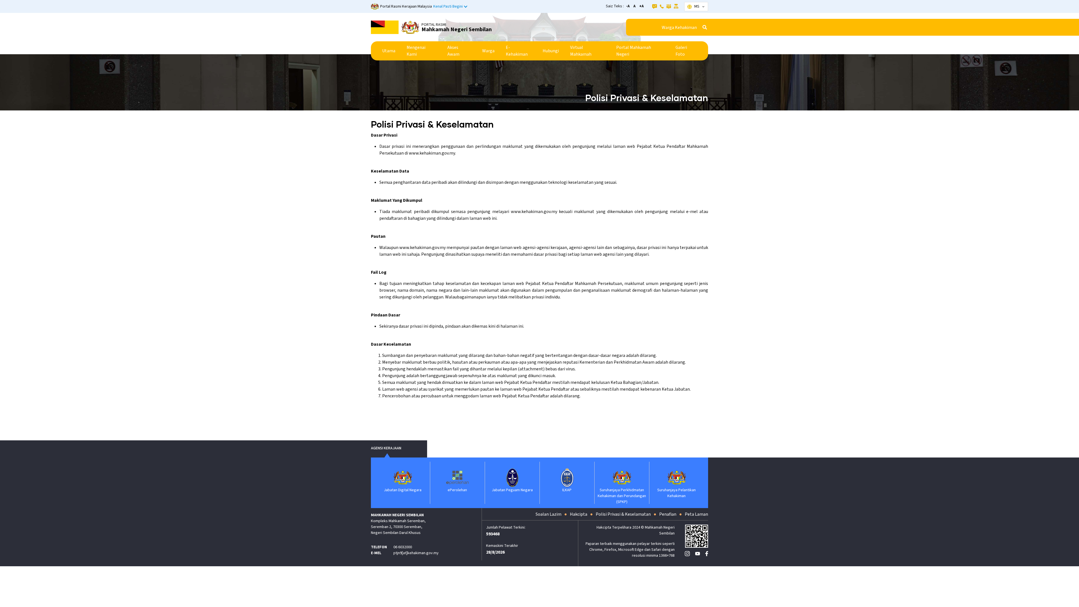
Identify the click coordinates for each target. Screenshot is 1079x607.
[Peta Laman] (676, 6)
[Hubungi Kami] (662, 6)
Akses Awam (453, 50)
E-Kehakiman (517, 50)
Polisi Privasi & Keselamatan (623, 514)
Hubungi (551, 51)
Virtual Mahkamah (580, 50)
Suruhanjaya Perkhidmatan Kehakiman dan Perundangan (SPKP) (622, 496)
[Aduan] (669, 6)
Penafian (667, 514)
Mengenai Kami (416, 50)
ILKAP (567, 490)
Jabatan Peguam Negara (512, 490)
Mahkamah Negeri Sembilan (456, 29)
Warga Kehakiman (679, 27)
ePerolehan (457, 490)
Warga (488, 51)
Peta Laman (696, 514)
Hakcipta (578, 514)
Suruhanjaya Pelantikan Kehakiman (676, 493)
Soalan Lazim (548, 514)
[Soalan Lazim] (654, 6)
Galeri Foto (681, 50)
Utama (388, 51)
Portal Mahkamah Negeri (633, 50)
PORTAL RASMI (433, 25)
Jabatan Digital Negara (402, 490)
